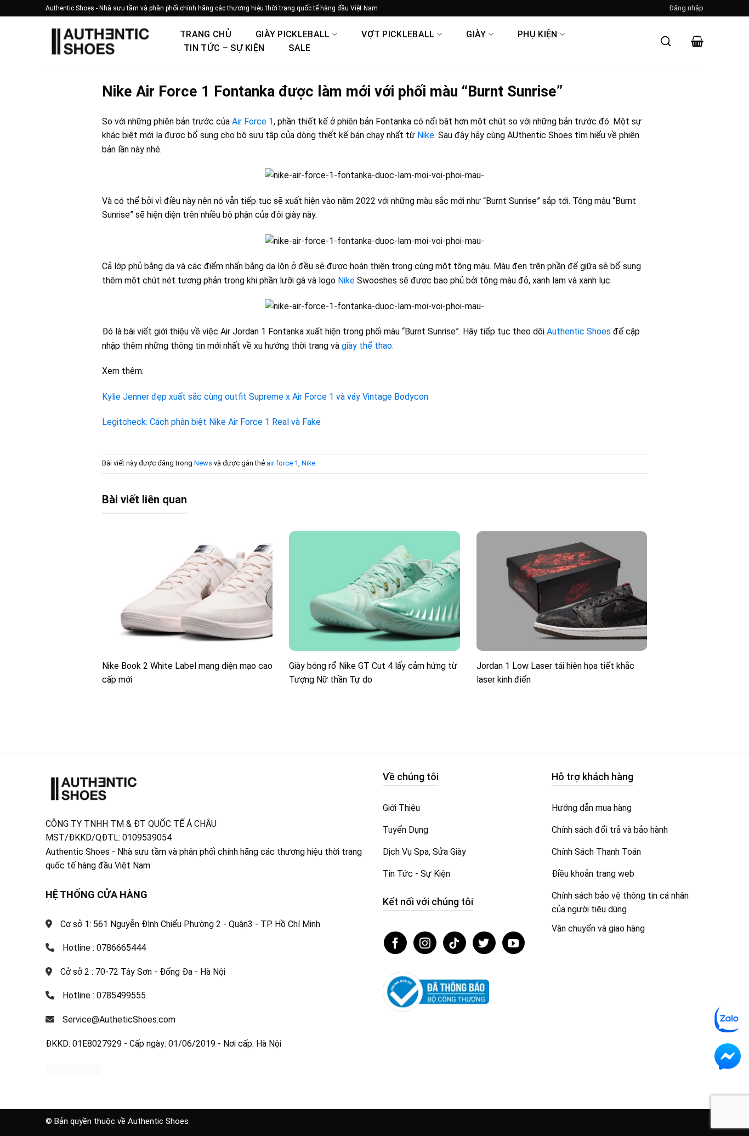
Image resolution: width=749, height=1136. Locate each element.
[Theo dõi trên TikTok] (454, 943)
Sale (299, 48)
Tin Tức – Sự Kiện (224, 48)
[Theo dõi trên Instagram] (424, 943)
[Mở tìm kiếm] (665, 41)
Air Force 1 (253, 121)
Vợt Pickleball (397, 34)
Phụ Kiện (538, 34)
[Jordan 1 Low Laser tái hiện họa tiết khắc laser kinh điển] (562, 591)
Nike (425, 135)
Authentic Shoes (580, 331)
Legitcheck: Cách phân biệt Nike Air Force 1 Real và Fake (211, 422)
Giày (476, 34)
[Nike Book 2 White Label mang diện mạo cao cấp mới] (187, 591)
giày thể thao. (368, 345)
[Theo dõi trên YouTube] (513, 943)
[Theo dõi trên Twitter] (484, 943)
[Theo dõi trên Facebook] (395, 943)
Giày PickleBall (293, 34)
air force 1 (282, 463)
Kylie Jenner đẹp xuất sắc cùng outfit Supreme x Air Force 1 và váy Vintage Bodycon (265, 396)
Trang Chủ (205, 34)
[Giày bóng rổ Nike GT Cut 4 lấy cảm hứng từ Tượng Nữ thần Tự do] (374, 591)
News (203, 463)
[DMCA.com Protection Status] (73, 1069)
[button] (686, 8)
